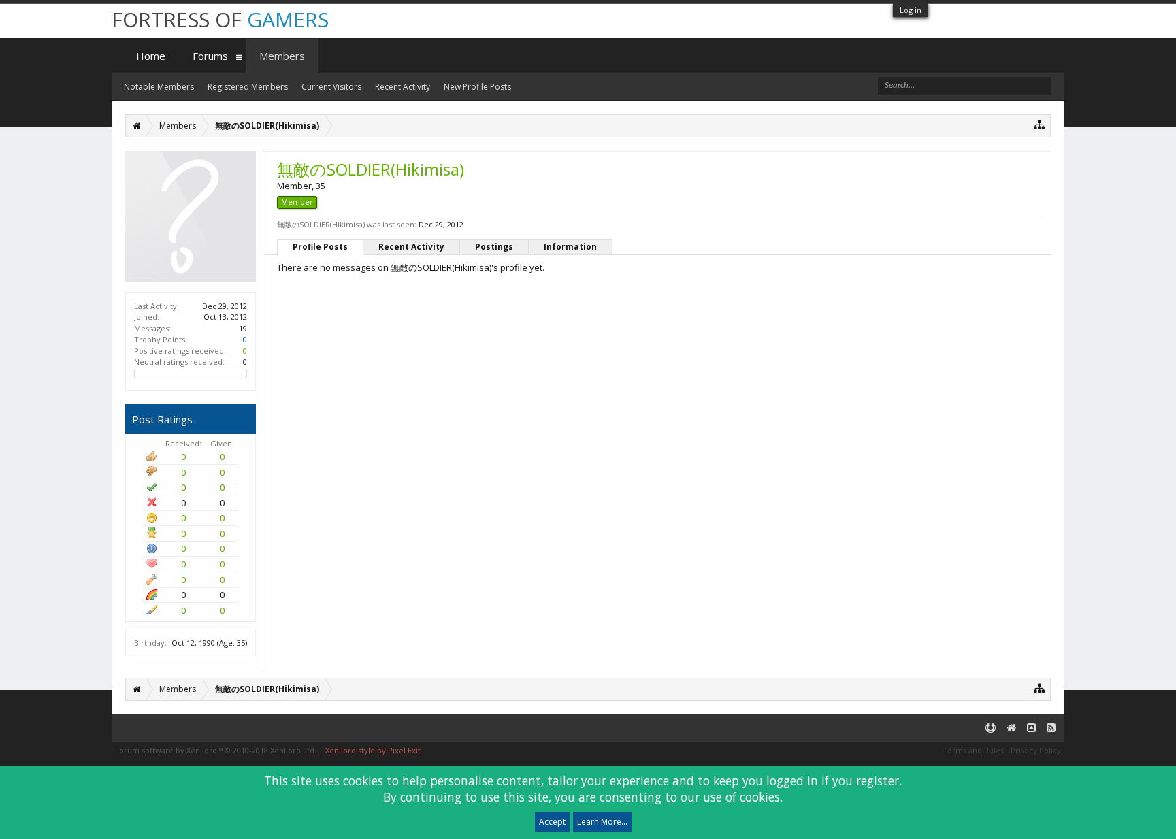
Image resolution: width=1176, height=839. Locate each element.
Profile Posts (320, 246)
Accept (552, 821)
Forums (210, 56)
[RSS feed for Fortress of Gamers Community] (1051, 728)
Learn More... (602, 821)
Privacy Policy (1036, 750)
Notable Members (159, 87)
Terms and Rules (973, 750)
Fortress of (220, 19)
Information (570, 246)
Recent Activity (411, 246)
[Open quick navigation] (1039, 124)
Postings (494, 246)
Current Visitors (331, 87)
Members (282, 56)
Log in (910, 10)
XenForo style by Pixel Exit (373, 750)
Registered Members (248, 87)
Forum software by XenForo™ (215, 750)
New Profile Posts (477, 87)
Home (150, 56)
